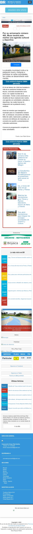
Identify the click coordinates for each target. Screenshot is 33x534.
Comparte (16, 65)
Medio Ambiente (7, 478)
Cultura (5, 474)
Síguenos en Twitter (16, 373)
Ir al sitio (17, 426)
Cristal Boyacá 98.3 (8, 499)
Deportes (5, 473)
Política (5, 481)
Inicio (4, 17)
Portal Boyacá (6, 494)
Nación (5, 469)
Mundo (5, 471)
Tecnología (6, 476)
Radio (5, 483)
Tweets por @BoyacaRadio (16, 375)
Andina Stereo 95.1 (8, 497)
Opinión (10, 481)
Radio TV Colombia (8, 495)
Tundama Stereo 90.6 (9, 492)
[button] (3, 320)
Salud (4, 479)
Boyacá (5, 468)
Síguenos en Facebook (16, 366)
